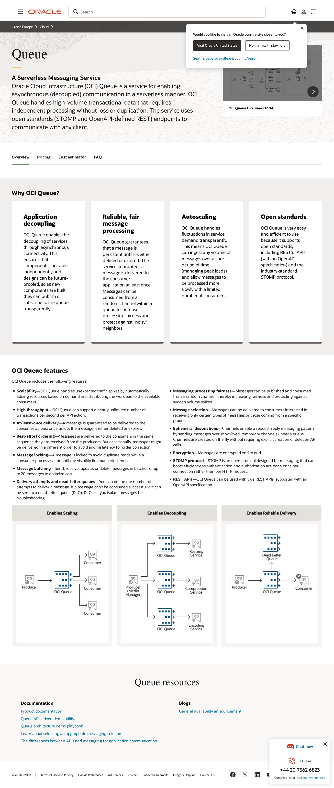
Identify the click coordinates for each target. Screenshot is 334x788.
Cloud (44, 26)
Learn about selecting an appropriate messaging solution (71, 733)
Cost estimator (72, 156)
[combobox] (167, 12)
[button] (20, 12)
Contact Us (207, 775)
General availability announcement (210, 711)
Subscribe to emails (155, 775)
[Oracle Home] (45, 12)
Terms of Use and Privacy (57, 775)
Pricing (44, 156)
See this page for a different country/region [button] (225, 58)
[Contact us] (313, 12)
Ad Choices (115, 775)
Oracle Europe (22, 26)
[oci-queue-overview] (272, 73)
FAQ (98, 156)
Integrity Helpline (184, 775)
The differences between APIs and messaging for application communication (89, 740)
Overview (20, 156)
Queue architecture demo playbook (52, 725)
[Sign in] (304, 12)
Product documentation (41, 711)
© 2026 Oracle (21, 775)
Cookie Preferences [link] (90, 775)
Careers (133, 775)
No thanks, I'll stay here (267, 45)
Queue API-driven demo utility (47, 718)
